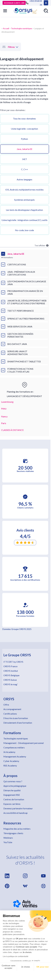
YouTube (7, 842)
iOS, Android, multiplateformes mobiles (24, 189)
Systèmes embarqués (24, 199)
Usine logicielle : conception (24, 128)
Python (24, 138)
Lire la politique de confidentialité (15, 956)
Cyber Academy (11, 761)
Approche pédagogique (14, 785)
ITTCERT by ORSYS (13, 661)
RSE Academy (10, 765)
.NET (24, 159)
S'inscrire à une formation (15, 718)
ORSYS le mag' (10, 684)
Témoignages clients (13, 833)
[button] (5, 11)
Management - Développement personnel (23, 743)
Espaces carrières (11, 804)
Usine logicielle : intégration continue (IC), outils (24, 220)
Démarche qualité (12, 790)
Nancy (4, 416)
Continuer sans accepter (8, 966)
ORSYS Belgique (11, 675)
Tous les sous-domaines (24, 118)
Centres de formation (13, 799)
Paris (3, 423)
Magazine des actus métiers (16, 828)
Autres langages (24, 179)
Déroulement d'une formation (17, 722)
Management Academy (14, 756)
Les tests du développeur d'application (24, 210)
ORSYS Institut (10, 670)
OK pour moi (42, 967)
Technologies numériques (21, 28)
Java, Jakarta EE (24, 149)
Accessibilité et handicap (15, 813)
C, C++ (24, 169)
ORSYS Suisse (10, 679)
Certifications (10, 713)
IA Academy (9, 752)
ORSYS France (10, 666)
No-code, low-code (24, 230)
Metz (4, 408)
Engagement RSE (11, 794)
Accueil (6, 28)
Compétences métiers (14, 747)
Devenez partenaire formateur (18, 808)
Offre (6, 704)
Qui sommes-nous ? (12, 781)
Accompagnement (12, 709)
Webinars (8, 837)
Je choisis (25, 967)
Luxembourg (7, 401)
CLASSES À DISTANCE (12, 430)
